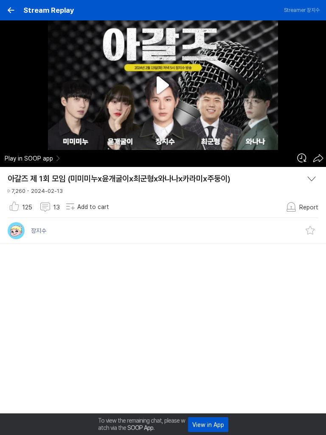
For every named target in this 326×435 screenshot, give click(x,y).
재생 (163, 85)
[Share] (318, 158)
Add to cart (93, 206)
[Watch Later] (302, 158)
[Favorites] (310, 230)
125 (27, 207)
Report (308, 207)
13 (56, 207)
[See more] (311, 179)
